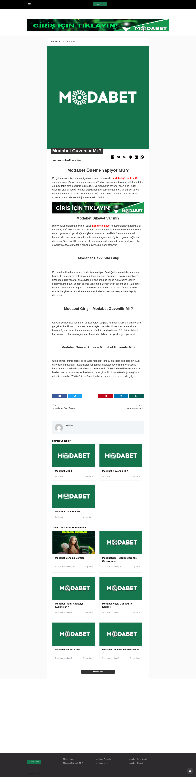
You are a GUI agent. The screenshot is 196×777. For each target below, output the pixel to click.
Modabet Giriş (70, 41)
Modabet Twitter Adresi (68, 649)
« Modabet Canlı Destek (64, 408)
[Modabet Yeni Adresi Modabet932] (100, 4)
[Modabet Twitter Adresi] (73, 634)
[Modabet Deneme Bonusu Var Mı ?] (120, 634)
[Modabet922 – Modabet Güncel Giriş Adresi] (120, 542)
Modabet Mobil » (135, 408)
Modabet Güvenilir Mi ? (115, 471)
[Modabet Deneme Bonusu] (73, 542)
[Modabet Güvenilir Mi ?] (120, 455)
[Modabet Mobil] (73, 455)
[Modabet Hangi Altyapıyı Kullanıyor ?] (73, 588)
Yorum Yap (98, 671)
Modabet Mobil (63, 471)
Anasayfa (55, 41)
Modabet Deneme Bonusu (70, 558)
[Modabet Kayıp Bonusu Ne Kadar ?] (120, 588)
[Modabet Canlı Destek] (73, 496)
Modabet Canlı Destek (67, 511)
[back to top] (190, 771)
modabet (66, 160)
